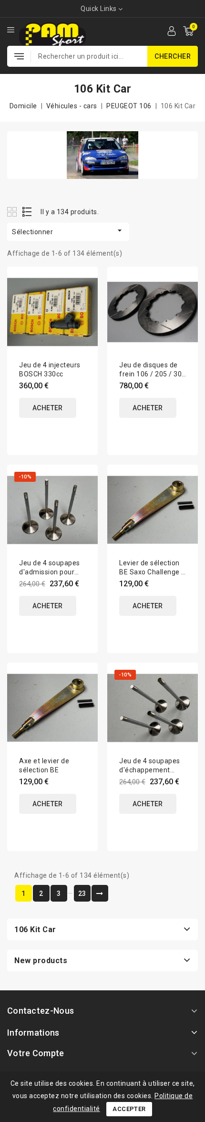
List (27, 212)
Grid (13, 212)
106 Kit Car (35, 929)
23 (82, 893)
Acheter (47, 408)
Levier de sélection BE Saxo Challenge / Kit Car (151, 572)
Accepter (129, 1108)
